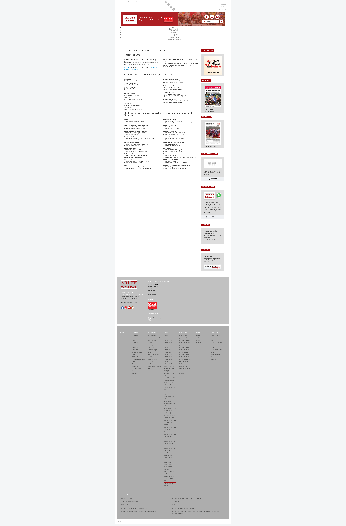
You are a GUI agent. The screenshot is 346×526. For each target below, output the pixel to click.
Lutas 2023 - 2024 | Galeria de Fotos (170, 384)
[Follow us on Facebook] (206, 17)
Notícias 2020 (168, 354)
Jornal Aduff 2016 (184, 350)
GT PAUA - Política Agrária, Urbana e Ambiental (186, 498)
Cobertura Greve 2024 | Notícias (169, 369)
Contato (134, 371)
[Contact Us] (129, 307)
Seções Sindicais (137, 352)
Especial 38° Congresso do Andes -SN (170, 392)
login (119, 521)
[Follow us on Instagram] (217, 17)
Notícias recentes (169, 338)
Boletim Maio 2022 (211, 146)
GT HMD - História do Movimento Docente (134, 508)
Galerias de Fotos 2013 (216, 351)
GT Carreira (175, 501)
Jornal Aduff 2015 (184, 352)
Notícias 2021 (168, 352)
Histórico (135, 338)
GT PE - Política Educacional (129, 501)
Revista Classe (183, 361)
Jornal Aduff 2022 (184, 338)
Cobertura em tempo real (154, 367)
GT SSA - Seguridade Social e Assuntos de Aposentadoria (138, 511)
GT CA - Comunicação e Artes (181, 505)
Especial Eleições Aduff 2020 (169, 473)
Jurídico (197, 332)
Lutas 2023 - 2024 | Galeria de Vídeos (170, 379)
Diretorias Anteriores (135, 355)
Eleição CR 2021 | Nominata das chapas (169, 457)
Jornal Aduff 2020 (184, 340)
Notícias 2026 (168, 340)
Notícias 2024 (168, 345)
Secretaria (135, 343)
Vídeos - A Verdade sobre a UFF (217, 339)
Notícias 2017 (168, 361)
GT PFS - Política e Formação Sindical (183, 508)
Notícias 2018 (168, 359)
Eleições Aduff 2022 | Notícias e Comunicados (170, 436)
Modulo (134, 373)
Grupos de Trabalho (126, 495)
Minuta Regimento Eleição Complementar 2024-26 (153, 357)
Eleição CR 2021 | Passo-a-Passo (169, 463)
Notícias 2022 (168, 350)
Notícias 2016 (168, 364)
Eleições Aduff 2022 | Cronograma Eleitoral (170, 422)
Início (122, 332)
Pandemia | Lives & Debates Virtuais (170, 398)
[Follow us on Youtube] (212, 17)
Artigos (181, 371)
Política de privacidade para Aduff (153, 349)
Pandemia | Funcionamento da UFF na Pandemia (169, 415)
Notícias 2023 (168, 347)
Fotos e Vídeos (215, 332)
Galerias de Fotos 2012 (216, 355)
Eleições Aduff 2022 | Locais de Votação (170, 450)
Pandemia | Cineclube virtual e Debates (169, 403)
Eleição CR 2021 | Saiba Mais (169, 468)
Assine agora (213, 216)
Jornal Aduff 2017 (184, 347)
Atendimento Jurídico (199, 339)
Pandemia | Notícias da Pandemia (170, 409)
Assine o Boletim (137, 368)
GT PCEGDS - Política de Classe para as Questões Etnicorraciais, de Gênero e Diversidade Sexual (195, 512)
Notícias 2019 (168, 357)
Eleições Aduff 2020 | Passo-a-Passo (170, 477)
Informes (198, 343)
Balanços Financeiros (135, 348)
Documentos (152, 332)
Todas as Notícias (169, 366)
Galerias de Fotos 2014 (216, 346)
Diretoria (134, 340)
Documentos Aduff (153, 338)
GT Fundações (125, 505)
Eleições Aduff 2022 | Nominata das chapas (170, 443)
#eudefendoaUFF (184, 368)
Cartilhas (182, 364)
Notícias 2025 (168, 343)
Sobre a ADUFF (136, 332)
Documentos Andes (152, 341)
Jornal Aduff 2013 (184, 359)
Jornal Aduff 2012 (184, 354)
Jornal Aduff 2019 (184, 343)
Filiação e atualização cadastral (138, 360)
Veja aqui (127, 67)
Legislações (151, 345)
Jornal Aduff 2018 (184, 345)
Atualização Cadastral (135, 365)
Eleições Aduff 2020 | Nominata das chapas (170, 483)
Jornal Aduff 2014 (184, 357)
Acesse (213, 178)
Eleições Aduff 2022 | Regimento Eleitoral (170, 429)
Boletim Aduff (183, 366)
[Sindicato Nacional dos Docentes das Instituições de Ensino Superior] (152, 305)
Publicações (183, 332)
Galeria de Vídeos (216, 343)
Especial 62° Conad (169, 387)
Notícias (166, 332)
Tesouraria (135, 345)
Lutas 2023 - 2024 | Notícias (170, 374)
